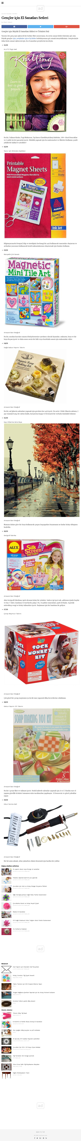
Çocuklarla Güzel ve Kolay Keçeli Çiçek (26, 903)
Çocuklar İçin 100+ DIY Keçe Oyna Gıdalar (26, 1047)
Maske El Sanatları (19, 912)
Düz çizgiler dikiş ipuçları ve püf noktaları (26, 1030)
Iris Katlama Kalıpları (20, 929)
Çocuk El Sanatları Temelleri (9, 13)
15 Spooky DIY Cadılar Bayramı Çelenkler (26, 1039)
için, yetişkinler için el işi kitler (24, 38)
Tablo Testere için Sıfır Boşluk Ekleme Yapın (27, 984)
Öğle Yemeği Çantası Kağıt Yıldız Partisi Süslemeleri (29, 895)
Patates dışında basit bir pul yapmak (25, 878)
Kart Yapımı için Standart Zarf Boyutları (26, 967)
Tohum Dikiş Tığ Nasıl (20, 1013)
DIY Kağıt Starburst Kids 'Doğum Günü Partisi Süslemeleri (32, 920)
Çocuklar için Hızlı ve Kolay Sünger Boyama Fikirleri (30, 886)
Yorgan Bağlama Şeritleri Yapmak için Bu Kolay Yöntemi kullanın (34, 992)
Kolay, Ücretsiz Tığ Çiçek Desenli (23, 975)
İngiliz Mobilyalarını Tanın (21, 1073)
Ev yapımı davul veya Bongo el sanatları (26, 869)
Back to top (40, 1132)
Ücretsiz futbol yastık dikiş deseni (24, 1001)
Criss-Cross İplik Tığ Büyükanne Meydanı (26, 1064)
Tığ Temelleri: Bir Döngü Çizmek (23, 1056)
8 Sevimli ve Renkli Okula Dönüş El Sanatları (27, 1021)
